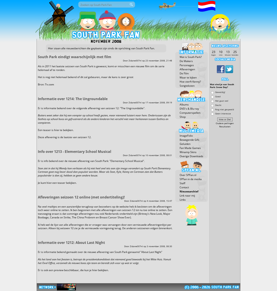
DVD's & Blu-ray (189, 108)
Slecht (218, 105)
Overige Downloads (191, 156)
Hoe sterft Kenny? (190, 81)
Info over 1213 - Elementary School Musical (74, 151)
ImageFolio (186, 136)
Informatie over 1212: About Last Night (71, 242)
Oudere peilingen (225, 123)
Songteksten (187, 86)
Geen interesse (223, 113)
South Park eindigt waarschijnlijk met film (74, 56)
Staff (182, 183)
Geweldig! (220, 92)
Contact (184, 187)
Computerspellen (190, 113)
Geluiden (185, 144)
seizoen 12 (67, 228)
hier (56, 130)
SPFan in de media (191, 179)
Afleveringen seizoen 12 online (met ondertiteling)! (81, 197)
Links (183, 199)
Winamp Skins (188, 152)
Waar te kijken (188, 77)
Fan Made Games (190, 148)
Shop (183, 117)
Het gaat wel (221, 100)
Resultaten (224, 126)
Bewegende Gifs (189, 140)
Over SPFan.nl (188, 175)
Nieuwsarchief (189, 191)
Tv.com (49, 84)
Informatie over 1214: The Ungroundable (73, 98)
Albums (184, 104)
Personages (187, 65)
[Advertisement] (225, 194)
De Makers (186, 61)
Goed (218, 96)
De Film (184, 73)
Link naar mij (187, 195)
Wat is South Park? (191, 57)
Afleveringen (187, 69)
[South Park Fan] (105, 35)
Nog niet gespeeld (224, 109)
